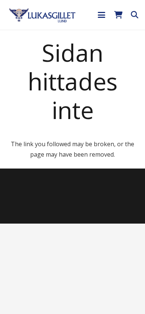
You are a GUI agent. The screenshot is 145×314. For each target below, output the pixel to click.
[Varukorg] (118, 15)
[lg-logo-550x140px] (42, 15)
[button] (101, 15)
